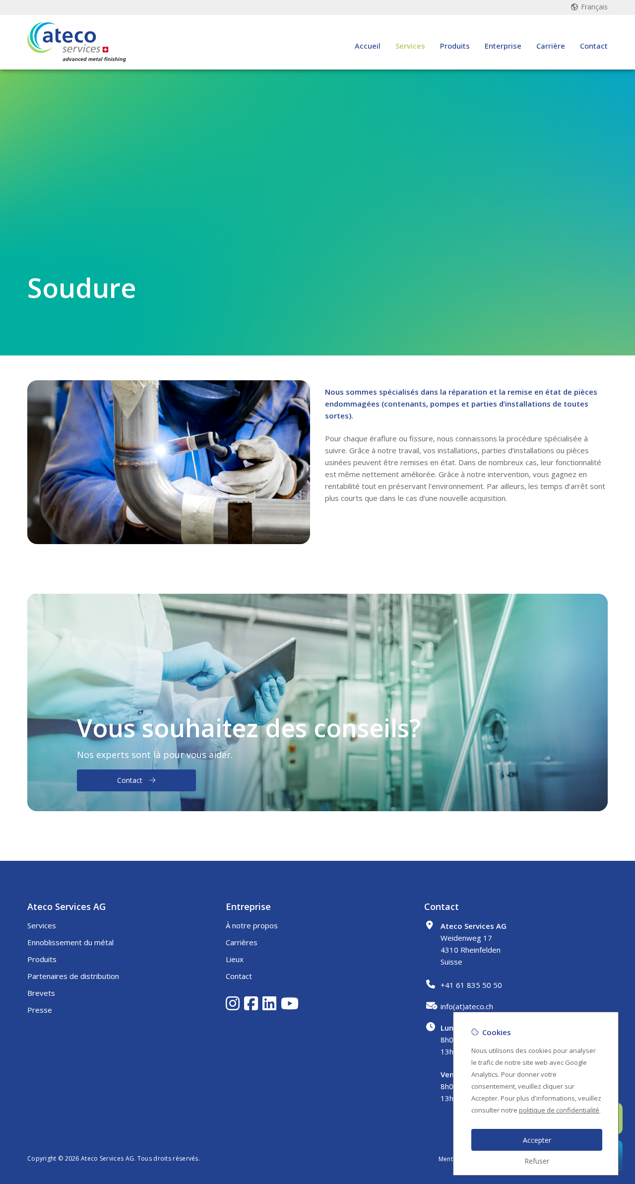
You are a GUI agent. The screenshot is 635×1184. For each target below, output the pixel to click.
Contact (594, 46)
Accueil (368, 46)
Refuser (536, 1161)
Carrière (550, 46)
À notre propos (252, 925)
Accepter (537, 1140)
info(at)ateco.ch (467, 1006)
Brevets (41, 993)
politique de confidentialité (559, 1110)
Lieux (235, 959)
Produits (455, 46)
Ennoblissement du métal (70, 942)
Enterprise (503, 46)
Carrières (241, 942)
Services (410, 46)
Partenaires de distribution (73, 976)
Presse (39, 1010)
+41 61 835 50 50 (471, 985)
